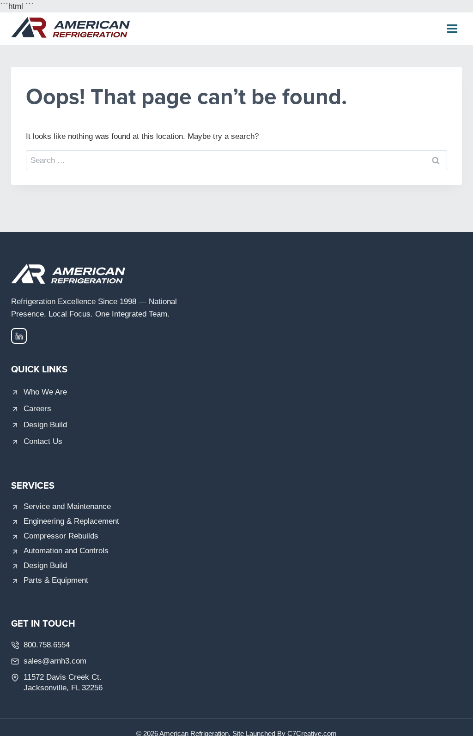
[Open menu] (452, 28)
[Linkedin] (19, 336)
